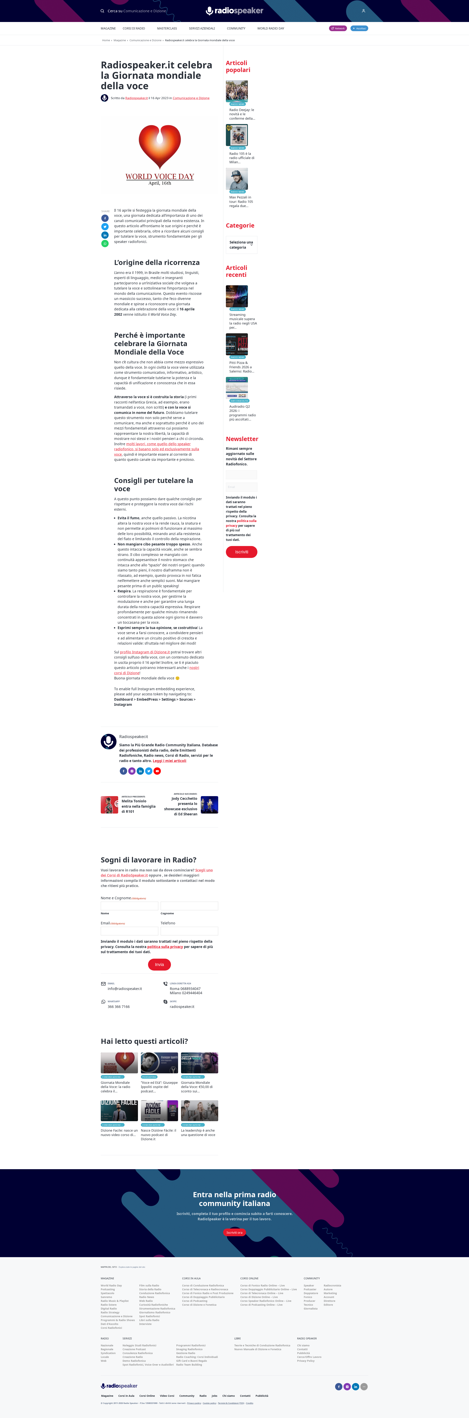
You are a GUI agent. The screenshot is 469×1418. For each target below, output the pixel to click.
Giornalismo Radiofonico (154, 1312)
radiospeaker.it (182, 1006)
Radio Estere (109, 1304)
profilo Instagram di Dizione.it (145, 652)
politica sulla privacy (165, 946)
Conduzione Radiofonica (154, 1293)
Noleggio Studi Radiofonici (139, 1345)
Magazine (108, 28)
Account (329, 1297)
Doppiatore (311, 1293)
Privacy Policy (306, 1360)
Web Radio (146, 1301)
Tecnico (308, 1304)
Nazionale (107, 1345)
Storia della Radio (150, 1289)
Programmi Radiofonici (191, 1345)
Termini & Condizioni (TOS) (231, 1403)
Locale (105, 1357)
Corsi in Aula (126, 1395)
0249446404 (192, 993)
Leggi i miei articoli (169, 760)
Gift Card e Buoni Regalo (191, 1360)
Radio (203, 1395)
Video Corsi (167, 1395)
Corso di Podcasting (194, 1301)
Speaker (309, 1285)
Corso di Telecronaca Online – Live (261, 1293)
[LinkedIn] (140, 771)
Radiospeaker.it (136, 98)
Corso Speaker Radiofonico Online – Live (265, 1301)
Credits (249, 1403)
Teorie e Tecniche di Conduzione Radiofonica (262, 1345)
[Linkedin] (355, 1386)
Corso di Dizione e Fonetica (199, 1304)
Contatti (302, 1349)
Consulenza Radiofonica (138, 1353)
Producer (309, 1301)
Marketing (330, 1293)
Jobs (214, 1395)
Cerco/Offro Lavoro (309, 1357)
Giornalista (310, 1308)
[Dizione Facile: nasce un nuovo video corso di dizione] (119, 1120)
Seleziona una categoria (241, 245)
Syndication (108, 1353)
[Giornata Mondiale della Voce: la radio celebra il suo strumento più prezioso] (119, 1072)
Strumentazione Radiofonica (157, 1308)
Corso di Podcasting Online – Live (261, 1304)
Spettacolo (107, 1293)
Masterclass (167, 28)
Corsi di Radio (134, 28)
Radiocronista (332, 1285)
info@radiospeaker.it (125, 988)
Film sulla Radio (149, 1285)
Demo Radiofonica (134, 1360)
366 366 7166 (119, 1006)
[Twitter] (148, 771)
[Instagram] (132, 771)
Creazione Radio (133, 1357)
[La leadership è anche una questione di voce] (199, 1120)
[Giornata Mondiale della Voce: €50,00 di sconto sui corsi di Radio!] (199, 1072)
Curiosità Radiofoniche (153, 1304)
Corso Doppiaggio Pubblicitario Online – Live (268, 1289)
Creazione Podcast (134, 1349)
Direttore (329, 1301)
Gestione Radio (185, 1353)
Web (103, 1360)
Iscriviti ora (235, 1232)
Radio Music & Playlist (115, 1301)
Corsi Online (147, 1395)
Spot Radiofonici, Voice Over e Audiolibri (148, 1364)
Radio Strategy (110, 1312)
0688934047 (190, 988)
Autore (328, 1289)
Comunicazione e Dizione (145, 40)
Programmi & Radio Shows (118, 1320)
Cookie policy (209, 1403)
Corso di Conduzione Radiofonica (203, 1285)
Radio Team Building (189, 1364)
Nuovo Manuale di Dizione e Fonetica (257, 1349)
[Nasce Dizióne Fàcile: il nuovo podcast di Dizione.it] (159, 1120)
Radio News (237, 104)
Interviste (145, 1324)
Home (106, 40)
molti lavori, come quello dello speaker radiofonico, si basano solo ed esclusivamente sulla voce (156, 449)
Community (236, 28)
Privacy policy (194, 1403)
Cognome (167, 913)
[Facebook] (123, 771)
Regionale (107, 1349)
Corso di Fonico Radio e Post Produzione (207, 1293)
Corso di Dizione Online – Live (259, 1297)
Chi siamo (303, 1345)
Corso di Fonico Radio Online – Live (262, 1285)
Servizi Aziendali (202, 28)
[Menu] (363, 11)
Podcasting (149, 1077)
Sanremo (106, 1297)
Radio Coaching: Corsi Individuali (197, 1357)
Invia (159, 964)
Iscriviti (241, 552)
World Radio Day (270, 28)
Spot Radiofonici (149, 1316)
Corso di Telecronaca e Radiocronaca (205, 1289)
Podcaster (310, 1289)
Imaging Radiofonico (189, 1349)
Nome (105, 913)
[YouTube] (157, 771)
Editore (328, 1304)
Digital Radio (109, 1308)
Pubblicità (303, 1353)
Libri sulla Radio (149, 1320)
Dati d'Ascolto (239, 400)
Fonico (308, 1297)
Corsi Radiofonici (111, 1328)
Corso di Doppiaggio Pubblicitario (203, 1297)
